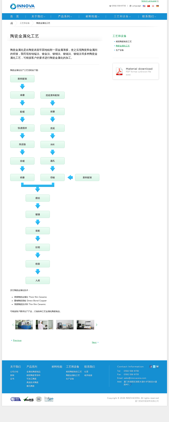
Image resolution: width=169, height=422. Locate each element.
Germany (157, 6)
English (144, 6)
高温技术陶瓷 (32, 382)
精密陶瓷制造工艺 (124, 41)
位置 (86, 372)
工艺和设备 (121, 16)
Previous (17, 340)
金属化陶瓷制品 (33, 372)
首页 (16, 16)
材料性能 (92, 16)
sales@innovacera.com (135, 378)
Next (94, 342)
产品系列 (64, 16)
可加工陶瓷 (31, 379)
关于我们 (37, 16)
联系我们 (148, 16)
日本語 (153, 6)
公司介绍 (14, 372)
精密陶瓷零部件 (33, 375)
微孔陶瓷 (30, 386)
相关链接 (88, 375)
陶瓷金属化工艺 (123, 46)
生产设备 (120, 50)
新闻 (12, 375)
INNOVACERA (28, 6)
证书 (12, 379)
